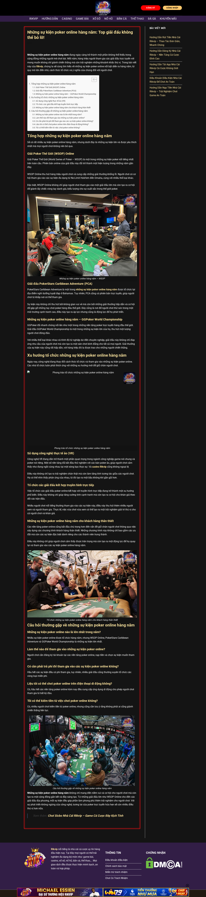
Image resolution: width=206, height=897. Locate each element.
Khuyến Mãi (168, 18)
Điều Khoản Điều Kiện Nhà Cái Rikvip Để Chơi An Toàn (166, 79)
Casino (67, 18)
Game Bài (82, 18)
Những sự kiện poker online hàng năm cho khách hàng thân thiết (63, 107)
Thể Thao (137, 18)
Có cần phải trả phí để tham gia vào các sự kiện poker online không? (64, 121)
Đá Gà (152, 18)
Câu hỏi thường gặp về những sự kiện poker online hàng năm (59, 111)
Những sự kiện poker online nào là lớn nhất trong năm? (59, 114)
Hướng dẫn (50, 18)
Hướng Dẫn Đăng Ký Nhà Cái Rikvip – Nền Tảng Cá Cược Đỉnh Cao (165, 54)
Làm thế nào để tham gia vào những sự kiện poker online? (60, 118)
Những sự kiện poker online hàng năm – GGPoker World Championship (66, 94)
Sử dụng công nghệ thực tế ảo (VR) (50, 101)
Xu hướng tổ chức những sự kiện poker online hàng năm (57, 97)
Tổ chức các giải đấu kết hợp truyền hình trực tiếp (57, 104)
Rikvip (33, 18)
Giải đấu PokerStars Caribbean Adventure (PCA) (56, 91)
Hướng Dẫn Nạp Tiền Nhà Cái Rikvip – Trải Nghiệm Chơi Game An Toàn (165, 91)
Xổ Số (96, 18)
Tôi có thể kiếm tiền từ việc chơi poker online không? (58, 127)
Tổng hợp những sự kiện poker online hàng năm (53, 84)
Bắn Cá (122, 18)
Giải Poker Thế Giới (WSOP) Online (50, 87)
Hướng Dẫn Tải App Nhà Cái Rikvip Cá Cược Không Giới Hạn (165, 68)
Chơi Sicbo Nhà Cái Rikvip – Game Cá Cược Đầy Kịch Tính (85, 815)
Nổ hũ (108, 18)
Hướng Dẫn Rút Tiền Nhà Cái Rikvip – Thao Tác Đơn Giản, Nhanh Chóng (165, 41)
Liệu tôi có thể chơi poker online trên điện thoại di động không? (62, 124)
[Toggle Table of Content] (92, 79)
